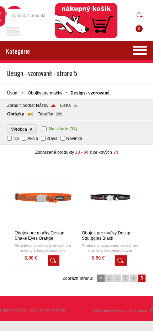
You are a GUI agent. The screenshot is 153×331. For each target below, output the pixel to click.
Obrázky (15, 114)
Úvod (12, 93)
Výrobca (22, 129)
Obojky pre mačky (45, 93)
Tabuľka (45, 114)
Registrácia (133, 7)
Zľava (52, 138)
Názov (42, 105)
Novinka (74, 138)
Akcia (32, 138)
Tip (16, 138)
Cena (65, 105)
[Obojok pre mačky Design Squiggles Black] (110, 227)
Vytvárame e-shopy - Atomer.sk (120, 310)
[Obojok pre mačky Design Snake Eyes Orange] (43, 227)
